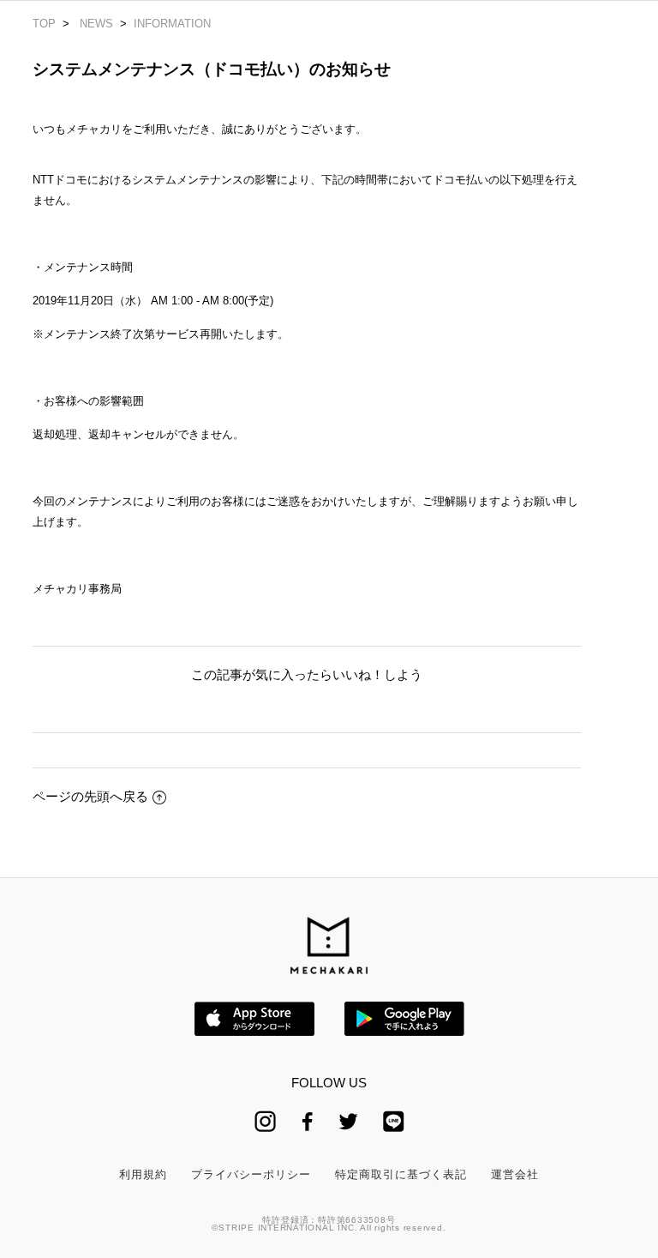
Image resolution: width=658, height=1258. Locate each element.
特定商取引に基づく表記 (401, 1174)
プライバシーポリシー (251, 1174)
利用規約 (143, 1174)
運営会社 (515, 1174)
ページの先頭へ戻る (90, 796)
